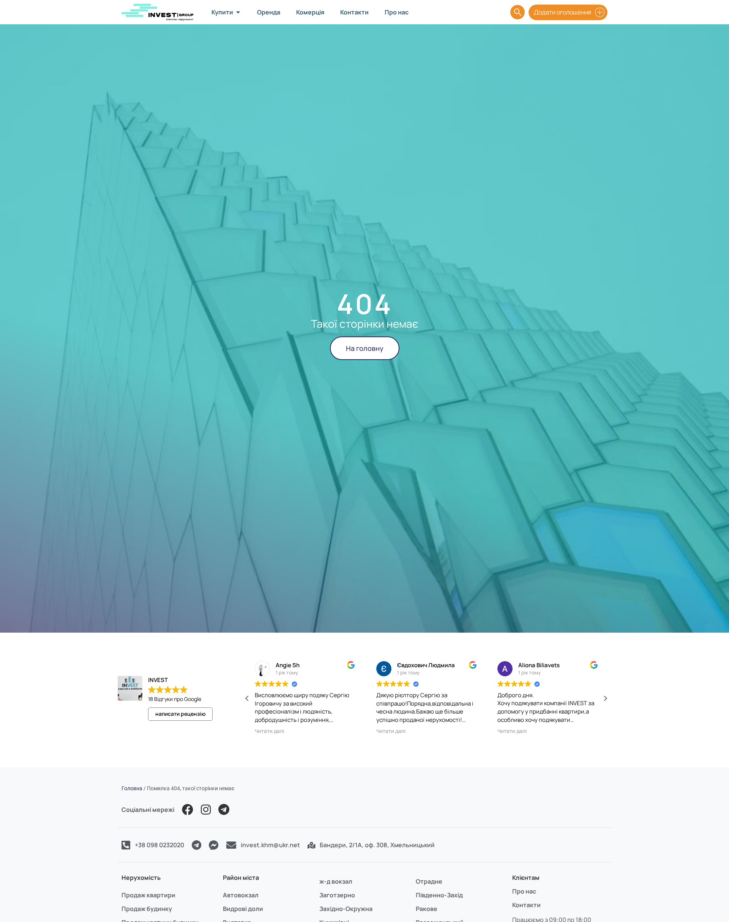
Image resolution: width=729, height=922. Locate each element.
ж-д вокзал (335, 881)
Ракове (426, 909)
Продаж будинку (147, 909)
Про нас (524, 891)
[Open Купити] (238, 12)
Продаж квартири (148, 895)
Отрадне (429, 881)
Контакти (526, 905)
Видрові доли (243, 909)
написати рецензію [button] (180, 713)
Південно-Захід (439, 895)
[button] (605, 698)
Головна (132, 788)
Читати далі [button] (269, 731)
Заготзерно (337, 895)
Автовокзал (241, 895)
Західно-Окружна (345, 909)
